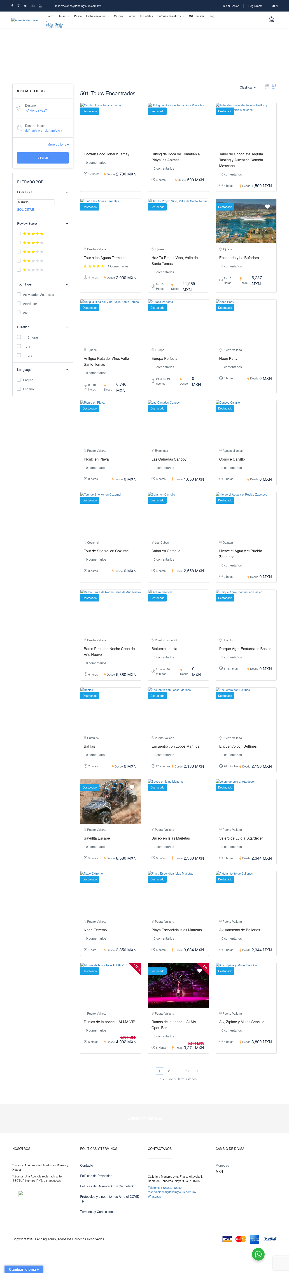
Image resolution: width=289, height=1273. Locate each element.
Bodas (131, 16)
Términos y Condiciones (97, 1211)
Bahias (89, 746)
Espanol (29, 389)
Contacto (86, 1165)
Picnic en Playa (96, 459)
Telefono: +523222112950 (165, 1187)
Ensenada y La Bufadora (239, 257)
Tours (62, 16)
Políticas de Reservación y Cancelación (108, 1186)
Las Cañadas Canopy (168, 459)
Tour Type (24, 284)
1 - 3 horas (31, 337)
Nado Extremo (95, 929)
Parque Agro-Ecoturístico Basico (245, 648)
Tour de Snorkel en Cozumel (107, 550)
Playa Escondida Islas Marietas (176, 929)
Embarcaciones (95, 16)
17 (188, 1070)
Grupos (118, 16)
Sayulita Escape (97, 838)
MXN (275, 6)
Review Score (27, 223)
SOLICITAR (25, 209)
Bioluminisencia (164, 648)
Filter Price (25, 192)
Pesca (78, 16)
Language (24, 369)
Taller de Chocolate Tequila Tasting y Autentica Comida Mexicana (241, 159)
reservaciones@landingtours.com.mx (78, 6)
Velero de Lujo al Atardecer (241, 838)
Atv (25, 312)
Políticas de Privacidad (96, 1175)
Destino (30, 105)
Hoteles (148, 16)
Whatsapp (154, 1196)
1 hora (27, 355)
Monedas (222, 1165)
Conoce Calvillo (232, 459)
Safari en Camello (165, 550)
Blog (211, 16)
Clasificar (247, 87)
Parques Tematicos (169, 16)
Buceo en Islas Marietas (170, 838)
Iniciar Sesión (231, 6)
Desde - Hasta (35, 125)
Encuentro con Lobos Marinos (175, 746)
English (28, 380)
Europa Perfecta (164, 358)
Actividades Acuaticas (38, 294)
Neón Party (228, 358)
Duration (23, 327)
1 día (26, 346)
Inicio (51, 16)
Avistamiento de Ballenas (239, 929)
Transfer (199, 16)
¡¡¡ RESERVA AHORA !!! (144, 1118)
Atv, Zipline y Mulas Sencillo (241, 1021)
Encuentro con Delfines (238, 746)
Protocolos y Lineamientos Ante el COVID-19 (110, 1198)
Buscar (43, 158)
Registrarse (255, 6)
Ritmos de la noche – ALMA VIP (109, 1021)
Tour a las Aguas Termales (105, 257)
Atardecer (30, 303)
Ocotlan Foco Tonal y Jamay (106, 154)
